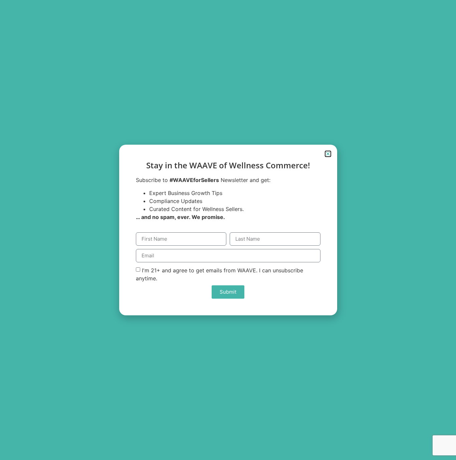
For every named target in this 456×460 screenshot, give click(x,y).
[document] (228, 230)
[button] (327, 153)
